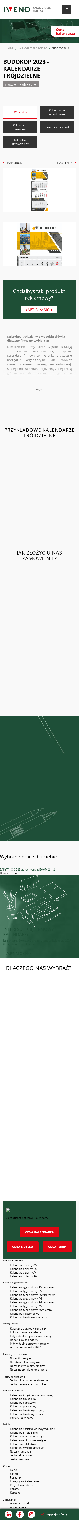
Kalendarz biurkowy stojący (27, 1410)
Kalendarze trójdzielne (24, 1432)
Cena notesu (22, 1247)
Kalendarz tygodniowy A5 (26, 1306)
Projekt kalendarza (21, 1485)
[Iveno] (39, 1212)
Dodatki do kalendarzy (24, 1340)
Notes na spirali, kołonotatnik (28, 1369)
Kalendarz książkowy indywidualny (31, 1395)
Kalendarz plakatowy (23, 1403)
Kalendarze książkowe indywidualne (32, 1429)
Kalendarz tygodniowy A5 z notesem (32, 1287)
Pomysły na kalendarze (24, 1481)
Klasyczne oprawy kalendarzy (28, 1328)
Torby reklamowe (21, 1455)
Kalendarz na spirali (57, 127)
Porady (14, 1489)
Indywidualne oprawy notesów (29, 1343)
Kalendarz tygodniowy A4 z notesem (32, 1302)
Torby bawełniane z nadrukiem (29, 1384)
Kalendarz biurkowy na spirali (28, 1317)
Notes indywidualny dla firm (27, 1366)
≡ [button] (67, 8)
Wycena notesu (19, 1507)
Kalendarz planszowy (23, 1406)
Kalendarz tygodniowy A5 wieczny (31, 1310)
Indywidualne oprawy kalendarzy (30, 1336)
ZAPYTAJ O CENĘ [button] (19, 953)
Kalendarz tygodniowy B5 (26, 1291)
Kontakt (15, 1492)
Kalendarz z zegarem (20, 127)
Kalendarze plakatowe (23, 1444)
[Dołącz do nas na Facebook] (20, 1514)
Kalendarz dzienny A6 (23, 1276)
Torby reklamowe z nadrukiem (29, 1380)
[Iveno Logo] (16, 9)
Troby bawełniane (21, 1459)
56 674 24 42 (47, 869)
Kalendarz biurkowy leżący (26, 1414)
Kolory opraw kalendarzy (25, 1332)
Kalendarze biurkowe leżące (27, 1436)
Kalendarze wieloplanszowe (27, 1448)
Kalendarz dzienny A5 (23, 1265)
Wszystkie (20, 112)
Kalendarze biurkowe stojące (28, 1440)
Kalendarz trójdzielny (23, 1399)
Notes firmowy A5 (21, 1358)
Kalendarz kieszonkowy (24, 1313)
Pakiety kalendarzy (21, 1418)
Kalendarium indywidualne (56, 112)
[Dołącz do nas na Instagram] (31, 1514)
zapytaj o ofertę (56, 1514)
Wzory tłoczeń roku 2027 (25, 1347)
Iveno (13, 1470)
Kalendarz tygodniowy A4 (26, 1298)
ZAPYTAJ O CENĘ (10, 869)
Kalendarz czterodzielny (20, 142)
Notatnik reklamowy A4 (24, 1362)
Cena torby (57, 1247)
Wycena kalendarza (22, 1503)
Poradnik (15, 1477)
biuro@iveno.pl (30, 869)
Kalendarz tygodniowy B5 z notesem (32, 1295)
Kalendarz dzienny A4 (23, 1272)
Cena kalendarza (39, 1232)
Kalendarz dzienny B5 (23, 1269)
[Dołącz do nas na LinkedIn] (8, 1514)
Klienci (14, 1474)
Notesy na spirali (20, 1451)
